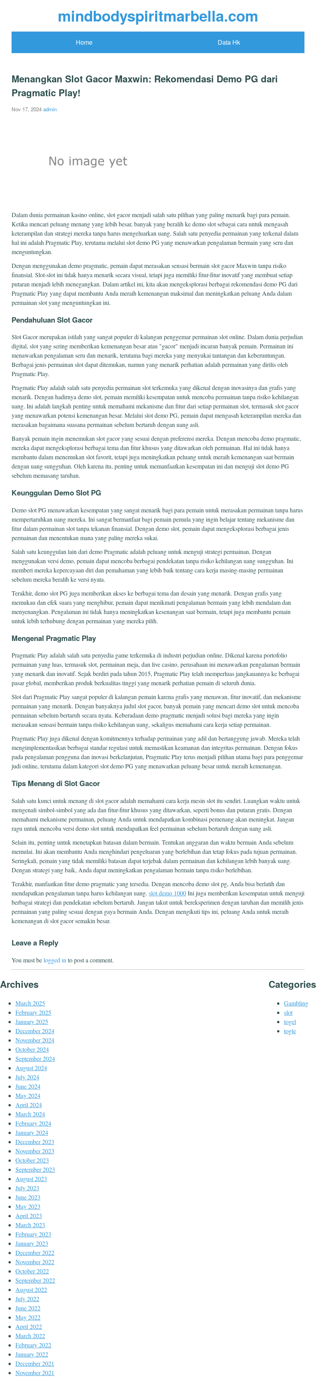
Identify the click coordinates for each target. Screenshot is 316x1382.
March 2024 (30, 1114)
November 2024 (34, 1040)
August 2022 (31, 1289)
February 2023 (33, 1234)
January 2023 (31, 1243)
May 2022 (27, 1317)
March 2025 (30, 1003)
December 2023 (34, 1142)
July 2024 (27, 1077)
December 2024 (34, 1031)
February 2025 (33, 1012)
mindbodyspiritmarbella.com (158, 15)
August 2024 (31, 1068)
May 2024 (27, 1095)
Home (84, 42)
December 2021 (34, 1363)
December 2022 (34, 1252)
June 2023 (27, 1197)
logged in (55, 960)
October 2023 (32, 1160)
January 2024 (31, 1132)
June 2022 (27, 1308)
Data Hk (229, 42)
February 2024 (33, 1123)
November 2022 (34, 1262)
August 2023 (31, 1179)
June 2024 (27, 1086)
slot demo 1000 (167, 893)
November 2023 (34, 1151)
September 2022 (35, 1280)
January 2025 (31, 1021)
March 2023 (30, 1225)
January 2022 (31, 1354)
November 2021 (34, 1373)
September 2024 (35, 1058)
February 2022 (33, 1345)
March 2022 (30, 1336)
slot (288, 1012)
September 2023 (35, 1169)
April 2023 (28, 1215)
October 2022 (32, 1271)
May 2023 (27, 1206)
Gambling (296, 1003)
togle (290, 1031)
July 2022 (27, 1299)
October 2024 (32, 1049)
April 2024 (28, 1105)
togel (290, 1021)
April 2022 (28, 1326)
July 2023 (27, 1188)
